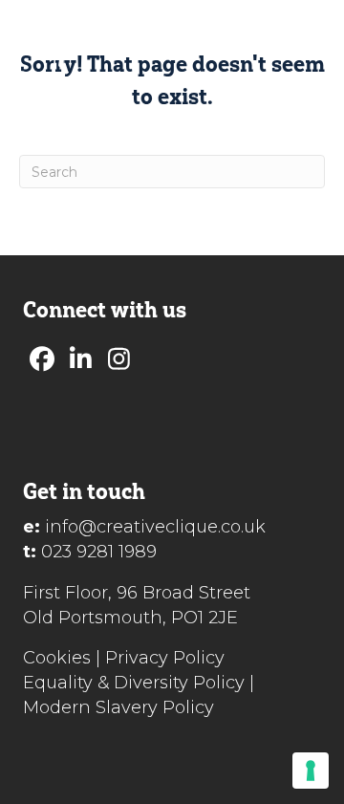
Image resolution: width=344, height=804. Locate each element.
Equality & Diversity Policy (134, 682)
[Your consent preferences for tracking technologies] (310, 770)
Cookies (57, 657)
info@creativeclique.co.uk (155, 526)
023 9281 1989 (99, 551)
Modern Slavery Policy (118, 707)
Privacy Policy (165, 657)
